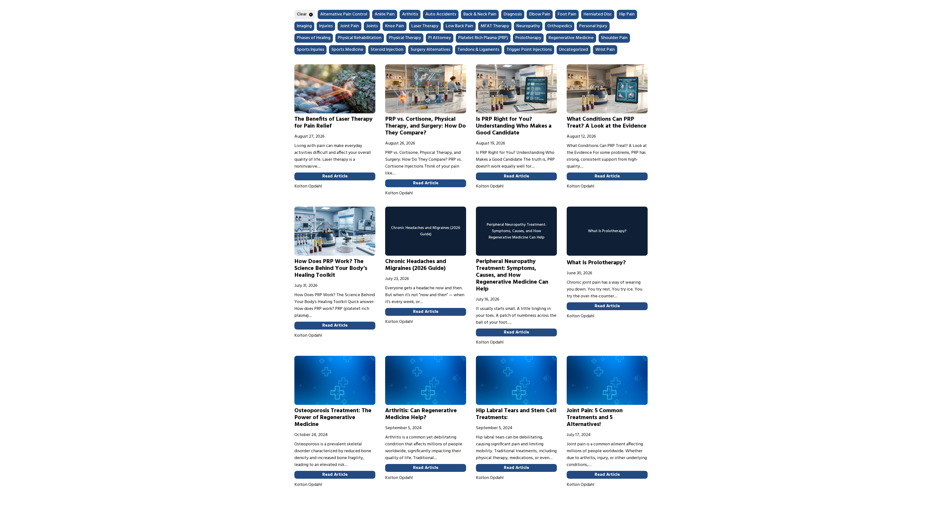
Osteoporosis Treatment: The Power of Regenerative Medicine (332, 417)
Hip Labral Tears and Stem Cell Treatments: (516, 414)
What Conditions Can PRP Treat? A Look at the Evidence (606, 123)
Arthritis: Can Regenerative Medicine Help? (421, 414)
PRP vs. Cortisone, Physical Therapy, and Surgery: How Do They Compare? (425, 126)
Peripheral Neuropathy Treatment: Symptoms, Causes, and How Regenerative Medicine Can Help (512, 275)
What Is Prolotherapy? (596, 262)
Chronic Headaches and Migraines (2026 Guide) (415, 265)
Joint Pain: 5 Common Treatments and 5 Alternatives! (595, 417)
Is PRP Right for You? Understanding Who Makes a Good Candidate (513, 126)
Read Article (335, 176)
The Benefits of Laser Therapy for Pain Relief (333, 123)
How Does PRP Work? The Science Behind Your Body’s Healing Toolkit (330, 268)
